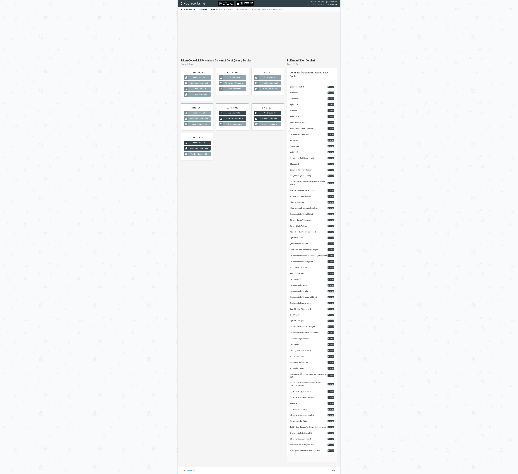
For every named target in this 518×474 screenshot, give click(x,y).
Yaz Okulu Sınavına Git (199, 94)
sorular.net (191, 471)
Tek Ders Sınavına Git (199, 124)
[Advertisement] (259, 33)
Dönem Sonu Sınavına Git (199, 83)
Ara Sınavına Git (199, 77)
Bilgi (333, 471)
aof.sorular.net (189, 9)
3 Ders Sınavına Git (199, 89)
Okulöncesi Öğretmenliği (208, 9)
